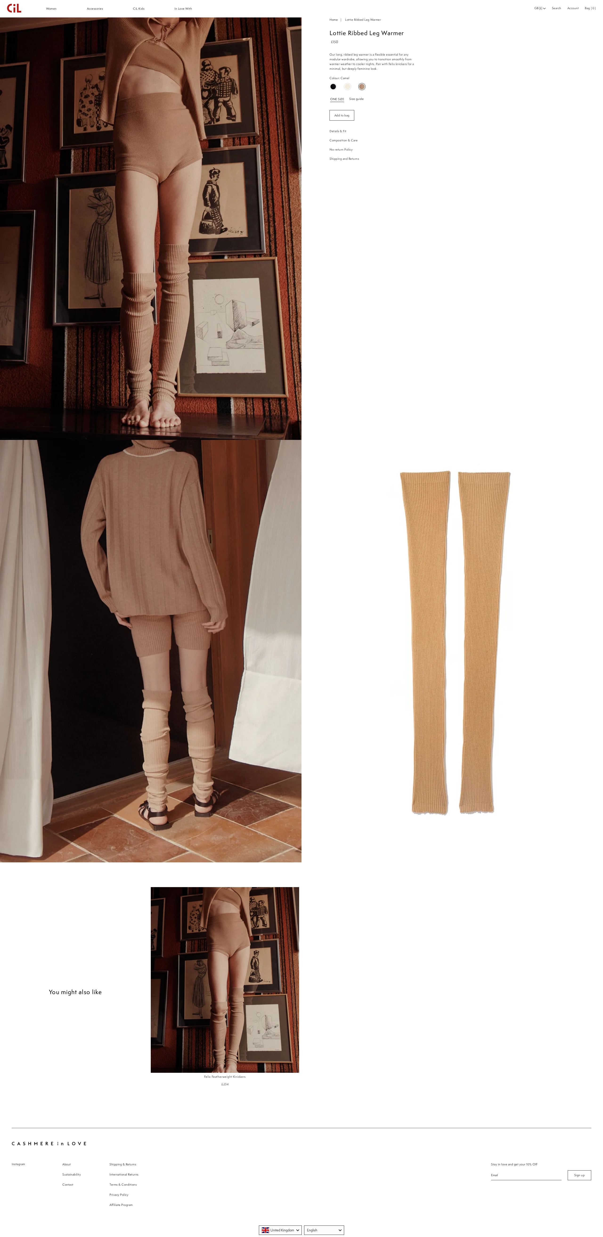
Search (556, 8)
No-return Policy (341, 149)
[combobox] (280, 1230)
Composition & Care (344, 140)
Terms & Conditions (123, 1185)
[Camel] (362, 86)
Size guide (356, 99)
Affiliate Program (121, 1205)
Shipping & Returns (123, 1164)
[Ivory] (347, 86)
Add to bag (342, 115)
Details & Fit (338, 131)
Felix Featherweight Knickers (224, 1077)
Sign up (579, 1175)
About (66, 1164)
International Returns (124, 1174)
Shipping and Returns (344, 159)
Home (334, 20)
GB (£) (538, 8)
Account (573, 8)
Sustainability (71, 1174)
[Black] (333, 86)
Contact (67, 1185)
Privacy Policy (119, 1195)
